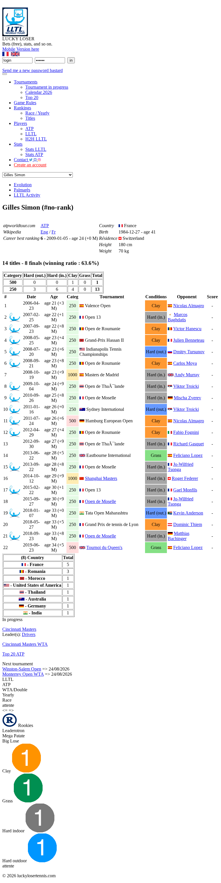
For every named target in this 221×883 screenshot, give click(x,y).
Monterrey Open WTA (23, 674)
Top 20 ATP (13, 654)
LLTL (31, 133)
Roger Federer (185, 478)
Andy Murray (186, 374)
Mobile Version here (20, 49)
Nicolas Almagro (188, 305)
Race (7, 700)
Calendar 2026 (38, 92)
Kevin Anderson (188, 512)
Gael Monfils (185, 489)
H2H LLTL (36, 138)
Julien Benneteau (188, 340)
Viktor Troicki (186, 386)
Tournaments (25, 81)
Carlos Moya (185, 363)
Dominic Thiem (187, 524)
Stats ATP (34, 154)
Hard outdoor (15, 860)
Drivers (28, 634)
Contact (21, 159)
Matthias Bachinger (178, 536)
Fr (54, 231)
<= (4, 710)
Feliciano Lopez (188, 455)
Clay (7, 770)
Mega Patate (13, 735)
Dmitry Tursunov (189, 351)
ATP (29, 128)
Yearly (8, 694)
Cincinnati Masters (19, 629)
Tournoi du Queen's (104, 547)
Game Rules (25, 102)
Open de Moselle (100, 501)
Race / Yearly (37, 113)
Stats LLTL (35, 149)
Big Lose (10, 740)
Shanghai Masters (101, 478)
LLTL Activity (27, 195)
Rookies (25, 725)
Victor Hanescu (187, 328)
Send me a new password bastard (32, 70)
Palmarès (22, 189)
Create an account (30, 164)
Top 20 (31, 97)
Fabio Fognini (186, 432)
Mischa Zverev (187, 397)
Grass (8, 800)
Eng (44, 231)
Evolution (23, 184)
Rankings (22, 107)
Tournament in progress (46, 87)
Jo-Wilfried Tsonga (180, 467)
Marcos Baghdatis (177, 317)
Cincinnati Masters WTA (25, 644)
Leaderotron (13, 730)
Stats (18, 144)
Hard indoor (14, 830)
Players (20, 123)
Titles (30, 118)
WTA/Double (14, 689)
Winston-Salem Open (21, 668)
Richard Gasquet (188, 443)
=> (11, 710)
